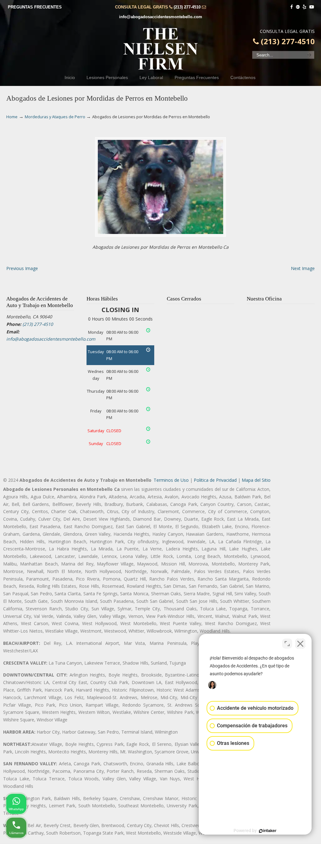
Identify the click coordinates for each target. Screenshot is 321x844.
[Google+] (298, 7)
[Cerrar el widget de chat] (300, 644)
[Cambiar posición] (287, 644)
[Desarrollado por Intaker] (267, 831)
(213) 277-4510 (187, 7)
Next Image (303, 268)
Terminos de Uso (171, 480)
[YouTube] (311, 7)
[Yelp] (305, 7)
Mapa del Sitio (256, 480)
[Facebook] (291, 7)
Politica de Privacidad (215, 480)
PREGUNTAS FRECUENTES (35, 7)
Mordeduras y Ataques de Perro (55, 116)
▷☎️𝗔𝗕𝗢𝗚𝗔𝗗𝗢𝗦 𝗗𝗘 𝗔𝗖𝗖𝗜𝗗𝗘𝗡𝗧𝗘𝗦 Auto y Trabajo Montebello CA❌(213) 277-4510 (160, 49)
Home (12, 116)
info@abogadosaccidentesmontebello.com (160, 16)
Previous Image (22, 268)
